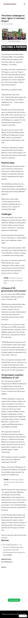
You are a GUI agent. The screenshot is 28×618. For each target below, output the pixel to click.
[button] (23, 616)
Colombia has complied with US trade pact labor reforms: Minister (14, 482)
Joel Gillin (4, 24)
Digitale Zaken (21, 614)
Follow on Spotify (14, 600)
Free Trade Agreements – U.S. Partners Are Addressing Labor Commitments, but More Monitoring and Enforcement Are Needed (14, 550)
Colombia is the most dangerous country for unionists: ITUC (13, 280)
